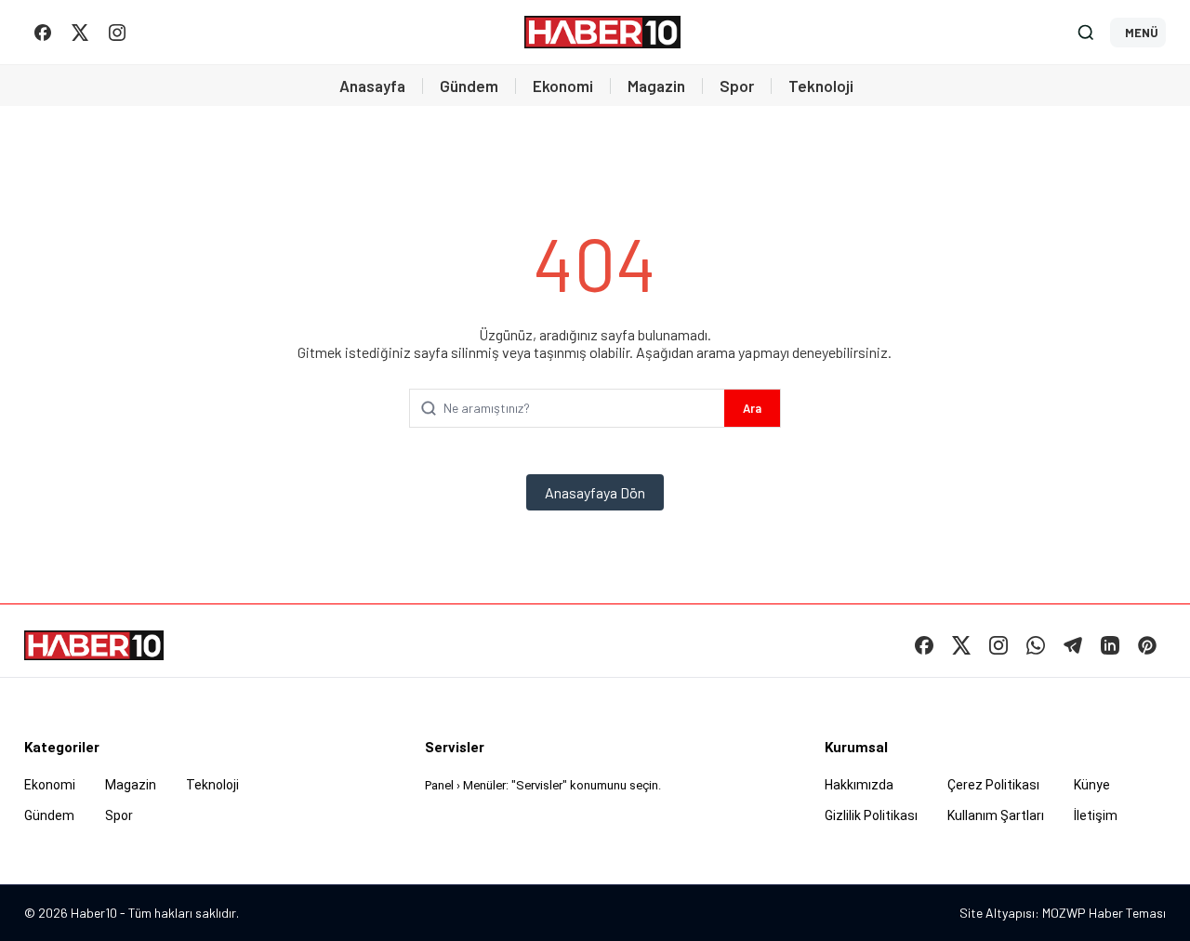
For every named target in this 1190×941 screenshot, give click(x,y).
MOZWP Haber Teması (1104, 913)
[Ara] (1086, 32)
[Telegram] (1072, 645)
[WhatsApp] (1035, 645)
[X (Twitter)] (80, 32)
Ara (752, 408)
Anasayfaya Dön (595, 492)
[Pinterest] (1147, 645)
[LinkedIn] (1110, 645)
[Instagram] (117, 32)
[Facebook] (42, 32)
